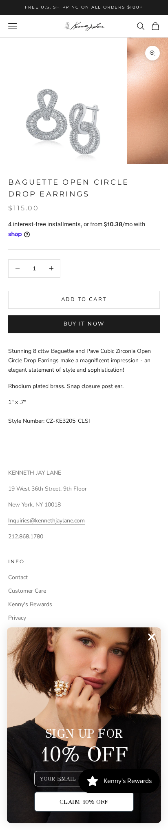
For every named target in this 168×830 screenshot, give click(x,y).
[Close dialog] (152, 637)
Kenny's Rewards (30, 604)
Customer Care (27, 591)
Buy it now (84, 324)
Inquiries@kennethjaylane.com (46, 520)
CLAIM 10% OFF (84, 801)
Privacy (17, 618)
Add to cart (84, 299)
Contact (18, 577)
